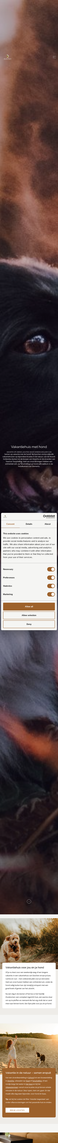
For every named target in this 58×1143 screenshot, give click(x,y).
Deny (29, 624)
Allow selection (29, 615)
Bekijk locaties (17, 1110)
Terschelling (37, 1081)
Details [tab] (29, 524)
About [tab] (48, 524)
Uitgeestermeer (12, 1087)
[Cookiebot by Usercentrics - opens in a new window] (43, 516)
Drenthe (10, 1081)
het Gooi (29, 1084)
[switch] (51, 577)
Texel (28, 1081)
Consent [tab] (10, 524)
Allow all (29, 606)
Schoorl (31, 1077)
